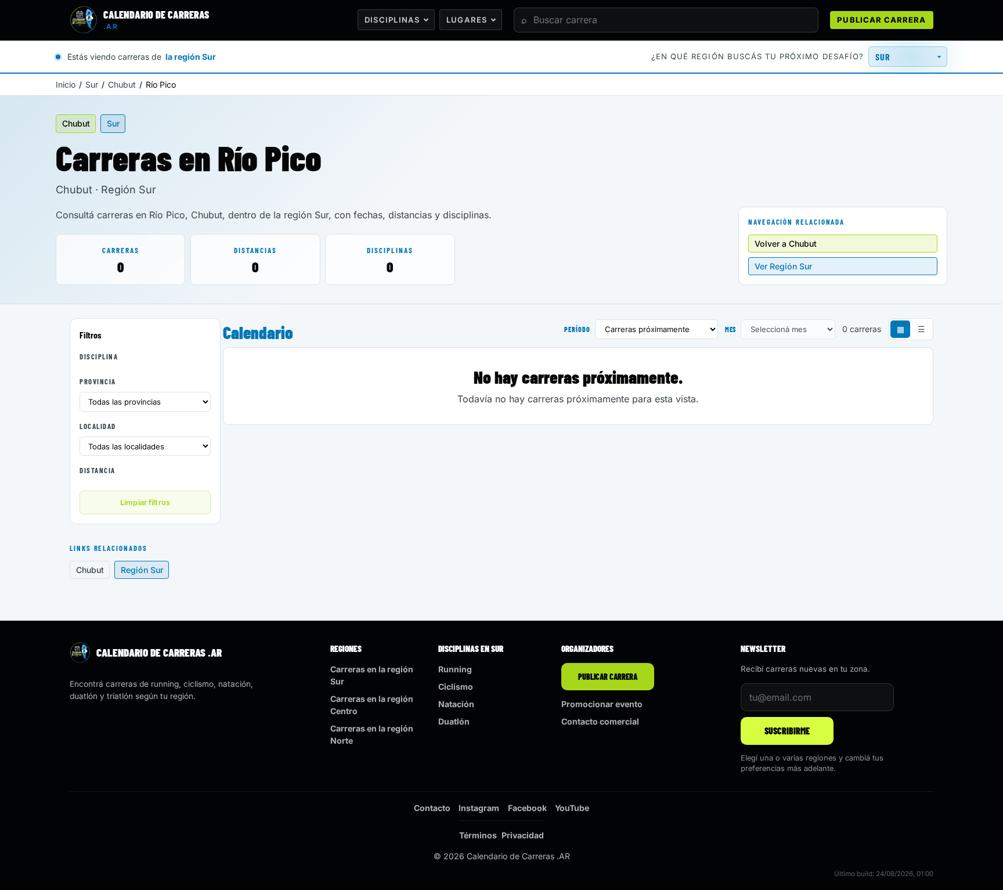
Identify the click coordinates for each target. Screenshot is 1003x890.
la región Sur (190, 57)
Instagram (479, 808)
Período (577, 329)
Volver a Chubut (786, 243)
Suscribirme (787, 730)
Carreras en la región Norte (371, 734)
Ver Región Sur (783, 266)
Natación (456, 704)
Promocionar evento (602, 704)
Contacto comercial (600, 721)
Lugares (466, 19)
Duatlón (454, 721)
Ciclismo (455, 686)
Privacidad (522, 835)
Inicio (65, 84)
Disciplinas (392, 19)
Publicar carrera (881, 19)
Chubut (122, 84)
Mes (731, 329)
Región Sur (142, 570)
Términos (478, 835)
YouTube (572, 808)
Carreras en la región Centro (371, 705)
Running (455, 669)
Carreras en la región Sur (371, 675)
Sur (91, 84)
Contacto (432, 808)
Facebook (527, 808)
